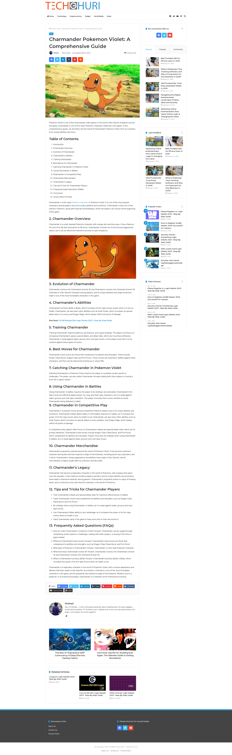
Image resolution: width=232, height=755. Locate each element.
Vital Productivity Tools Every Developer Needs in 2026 (171, 85)
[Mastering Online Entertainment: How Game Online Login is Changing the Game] (152, 112)
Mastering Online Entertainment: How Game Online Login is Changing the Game (154, 154)
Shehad (56, 53)
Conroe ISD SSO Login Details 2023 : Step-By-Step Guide (92, 694)
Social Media (98, 16)
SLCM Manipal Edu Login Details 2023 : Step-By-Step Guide (85, 320)
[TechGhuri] (72, 6)
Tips (58, 29)
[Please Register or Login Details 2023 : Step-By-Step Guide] (152, 214)
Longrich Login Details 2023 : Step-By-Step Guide (62, 678)
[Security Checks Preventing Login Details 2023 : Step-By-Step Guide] (152, 238)
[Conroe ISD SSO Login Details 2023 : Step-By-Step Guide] (92, 683)
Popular (162, 49)
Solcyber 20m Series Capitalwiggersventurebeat (171, 263)
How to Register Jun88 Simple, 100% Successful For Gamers (172, 225)
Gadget (88, 16)
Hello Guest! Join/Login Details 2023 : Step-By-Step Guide (171, 251)
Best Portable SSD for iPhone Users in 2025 (174, 151)
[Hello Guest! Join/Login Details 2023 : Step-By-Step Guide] (152, 252)
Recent (149, 49)
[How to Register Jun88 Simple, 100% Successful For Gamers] (152, 226)
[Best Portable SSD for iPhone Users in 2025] (152, 61)
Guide (109, 16)
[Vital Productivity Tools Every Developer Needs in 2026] (152, 86)
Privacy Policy (54, 734)
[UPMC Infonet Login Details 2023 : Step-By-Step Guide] (122, 683)
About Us (52, 726)
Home (51, 16)
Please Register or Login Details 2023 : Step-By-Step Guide (172, 214)
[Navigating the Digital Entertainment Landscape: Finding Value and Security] (152, 98)
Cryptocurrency (76, 16)
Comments (178, 49)
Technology (61, 16)
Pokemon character (80, 202)
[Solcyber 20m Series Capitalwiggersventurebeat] (152, 263)
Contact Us (52, 730)
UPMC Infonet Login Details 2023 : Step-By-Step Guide (121, 694)
